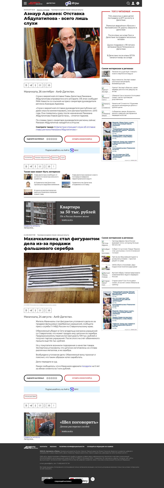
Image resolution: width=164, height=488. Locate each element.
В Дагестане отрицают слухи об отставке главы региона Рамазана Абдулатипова (65, 128)
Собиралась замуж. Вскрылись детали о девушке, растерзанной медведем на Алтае (124, 113)
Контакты (43, 446)
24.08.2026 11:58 (29, 235)
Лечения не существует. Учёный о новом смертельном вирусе (124, 73)
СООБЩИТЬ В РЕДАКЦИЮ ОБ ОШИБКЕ (100, 446)
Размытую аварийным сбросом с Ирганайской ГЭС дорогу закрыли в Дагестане (121, 28)
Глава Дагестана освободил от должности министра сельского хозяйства (46, 177)
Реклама (53, 446)
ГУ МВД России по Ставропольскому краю (40, 305)
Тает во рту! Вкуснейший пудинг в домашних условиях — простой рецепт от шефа (125, 259)
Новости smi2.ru (32, 226)
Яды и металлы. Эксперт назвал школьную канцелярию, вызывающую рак (124, 81)
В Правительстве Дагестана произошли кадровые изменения (46, 183)
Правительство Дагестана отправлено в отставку (82, 183)
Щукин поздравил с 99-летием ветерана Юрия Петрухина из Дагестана (121, 47)
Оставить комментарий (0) (82, 139)
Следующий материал (63, 481)
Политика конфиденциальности (71, 446)
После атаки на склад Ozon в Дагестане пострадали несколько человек (121, 37)
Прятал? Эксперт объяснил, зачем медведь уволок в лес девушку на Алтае (125, 89)
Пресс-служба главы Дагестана (36, 79)
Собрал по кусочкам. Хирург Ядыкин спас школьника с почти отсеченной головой (126, 251)
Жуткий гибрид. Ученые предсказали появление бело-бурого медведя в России (126, 275)
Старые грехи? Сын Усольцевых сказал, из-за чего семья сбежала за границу (125, 282)
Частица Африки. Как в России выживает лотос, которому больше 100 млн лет (125, 243)
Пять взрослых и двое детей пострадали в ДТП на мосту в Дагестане (121, 18)
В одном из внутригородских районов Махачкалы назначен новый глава (45, 192)
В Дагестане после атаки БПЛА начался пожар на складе (121, 57)
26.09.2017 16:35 (29, 10)
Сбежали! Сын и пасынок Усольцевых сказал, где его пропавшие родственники (126, 97)
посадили (86, 366)
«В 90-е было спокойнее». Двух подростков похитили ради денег (124, 266)
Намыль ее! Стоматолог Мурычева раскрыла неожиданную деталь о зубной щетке (125, 105)
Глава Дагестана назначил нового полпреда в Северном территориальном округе (85, 177)
